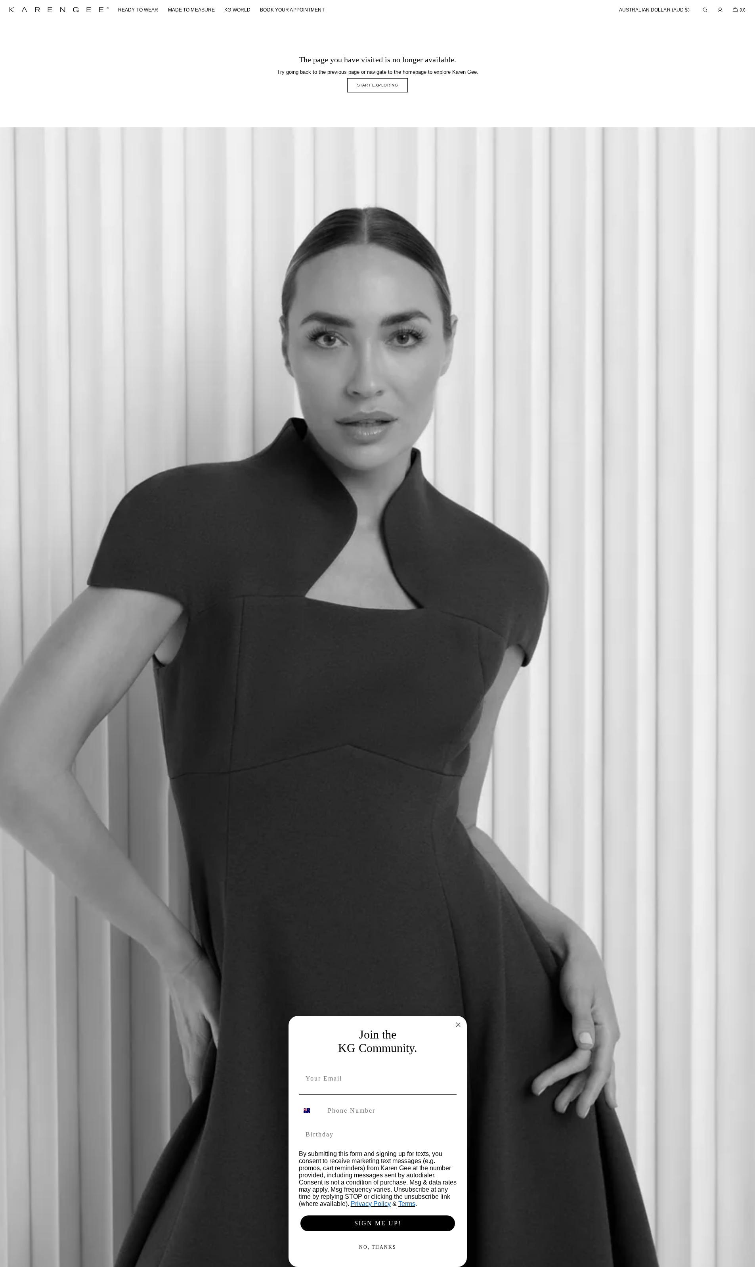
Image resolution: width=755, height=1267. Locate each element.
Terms (406, 1203)
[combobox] (311, 1110)
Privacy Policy (371, 1203)
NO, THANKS (377, 1247)
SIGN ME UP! (377, 1223)
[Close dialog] (458, 1024)
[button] (654, 10)
